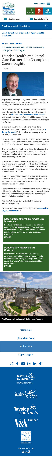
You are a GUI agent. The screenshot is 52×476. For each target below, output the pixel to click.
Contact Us (26, 330)
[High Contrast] (4, 19)
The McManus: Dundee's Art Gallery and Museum (22, 319)
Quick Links (26, 346)
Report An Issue (26, 338)
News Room (16, 43)
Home (4, 43)
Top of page (24, 354)
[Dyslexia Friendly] (30, 19)
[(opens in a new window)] (26, 378)
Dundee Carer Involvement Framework (27, 114)
